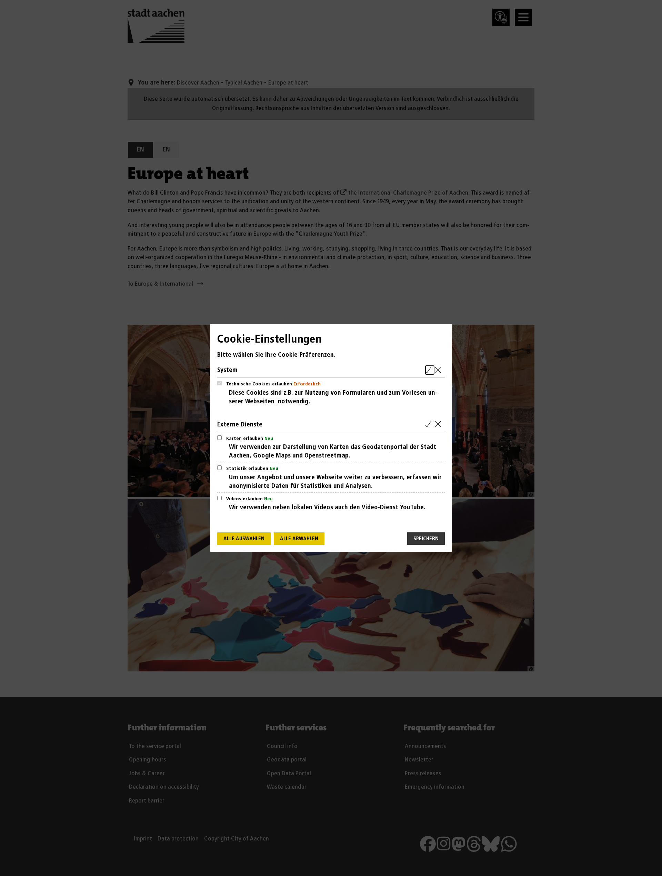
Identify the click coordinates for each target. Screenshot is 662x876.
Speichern (426, 538)
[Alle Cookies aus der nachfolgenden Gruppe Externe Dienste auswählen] (429, 424)
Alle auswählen (243, 538)
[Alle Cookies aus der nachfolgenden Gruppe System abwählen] (439, 370)
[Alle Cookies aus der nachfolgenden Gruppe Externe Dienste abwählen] (439, 424)
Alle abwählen (299, 538)
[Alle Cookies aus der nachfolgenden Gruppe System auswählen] (429, 370)
